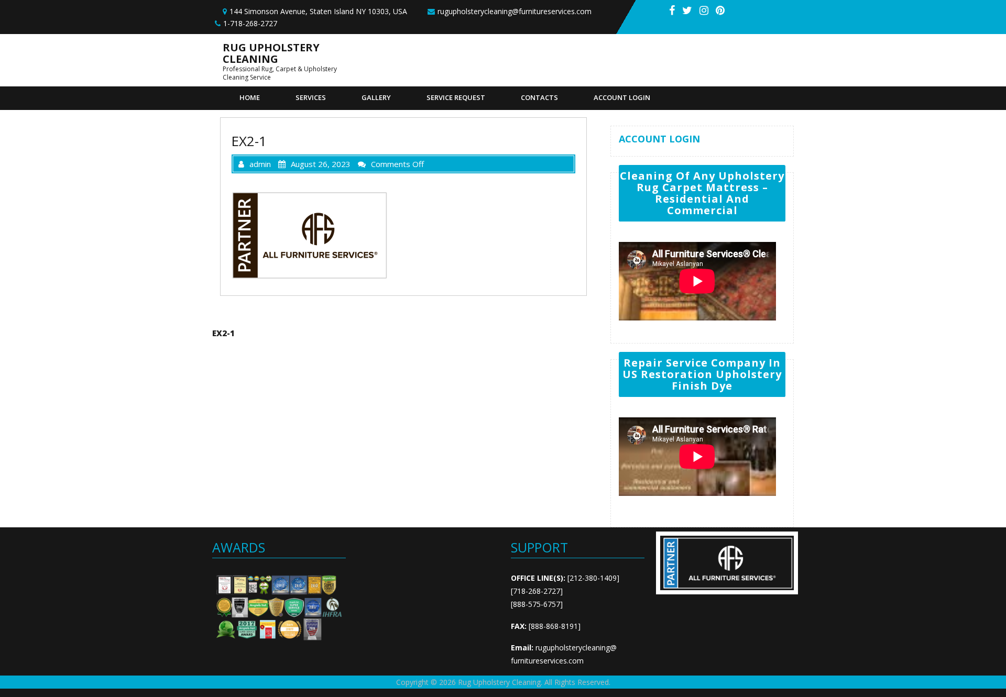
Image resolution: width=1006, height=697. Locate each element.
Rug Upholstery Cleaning (271, 53)
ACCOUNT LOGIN (622, 97)
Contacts (539, 97)
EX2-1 (223, 333)
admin (260, 164)
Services (311, 97)
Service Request (456, 97)
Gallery (376, 97)
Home (249, 97)
